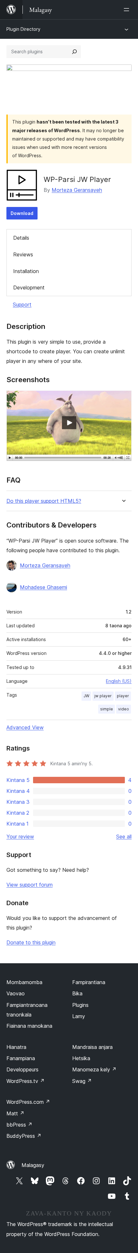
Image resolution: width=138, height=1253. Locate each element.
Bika (77, 993)
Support (22, 304)
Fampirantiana (88, 982)
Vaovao (15, 993)
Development (29, 287)
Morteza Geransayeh (77, 190)
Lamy (78, 1016)
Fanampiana (20, 1058)
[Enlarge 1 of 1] (123, 399)
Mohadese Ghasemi (43, 587)
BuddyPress (23, 1136)
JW (86, 695)
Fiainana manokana (29, 1026)
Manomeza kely (94, 1069)
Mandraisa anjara (92, 1047)
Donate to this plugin (31, 942)
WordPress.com (28, 1102)
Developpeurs (22, 1069)
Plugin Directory (23, 29)
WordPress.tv (25, 1081)
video (123, 709)
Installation (26, 271)
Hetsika (81, 1058)
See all (124, 836)
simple (106, 709)
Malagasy (33, 1165)
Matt (15, 1113)
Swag (82, 1081)
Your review (20, 836)
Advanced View (25, 727)
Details (21, 238)
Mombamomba (24, 982)
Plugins (80, 1005)
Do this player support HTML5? (43, 501)
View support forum (29, 884)
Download (22, 213)
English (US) (119, 681)
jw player (103, 695)
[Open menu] (127, 9)
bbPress (19, 1124)
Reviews (23, 254)
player (123, 695)
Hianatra (16, 1047)
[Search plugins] (74, 51)
